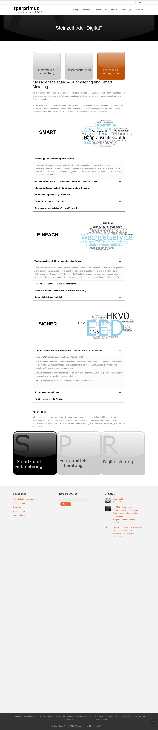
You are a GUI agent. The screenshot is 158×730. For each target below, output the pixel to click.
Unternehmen (102, 9)
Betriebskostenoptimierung (24, 499)
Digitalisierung (19, 503)
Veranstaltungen (20, 515)
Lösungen (75, 9)
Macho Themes (99, 726)
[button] (79, 159)
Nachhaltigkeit (127, 9)
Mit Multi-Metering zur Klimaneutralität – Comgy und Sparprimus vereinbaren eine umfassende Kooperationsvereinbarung (125, 513)
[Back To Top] (153, 721)
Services (17, 507)
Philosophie (88, 9)
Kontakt (114, 9)
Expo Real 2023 (120, 499)
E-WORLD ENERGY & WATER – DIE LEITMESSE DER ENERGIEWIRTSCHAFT (127, 530)
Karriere (139, 9)
